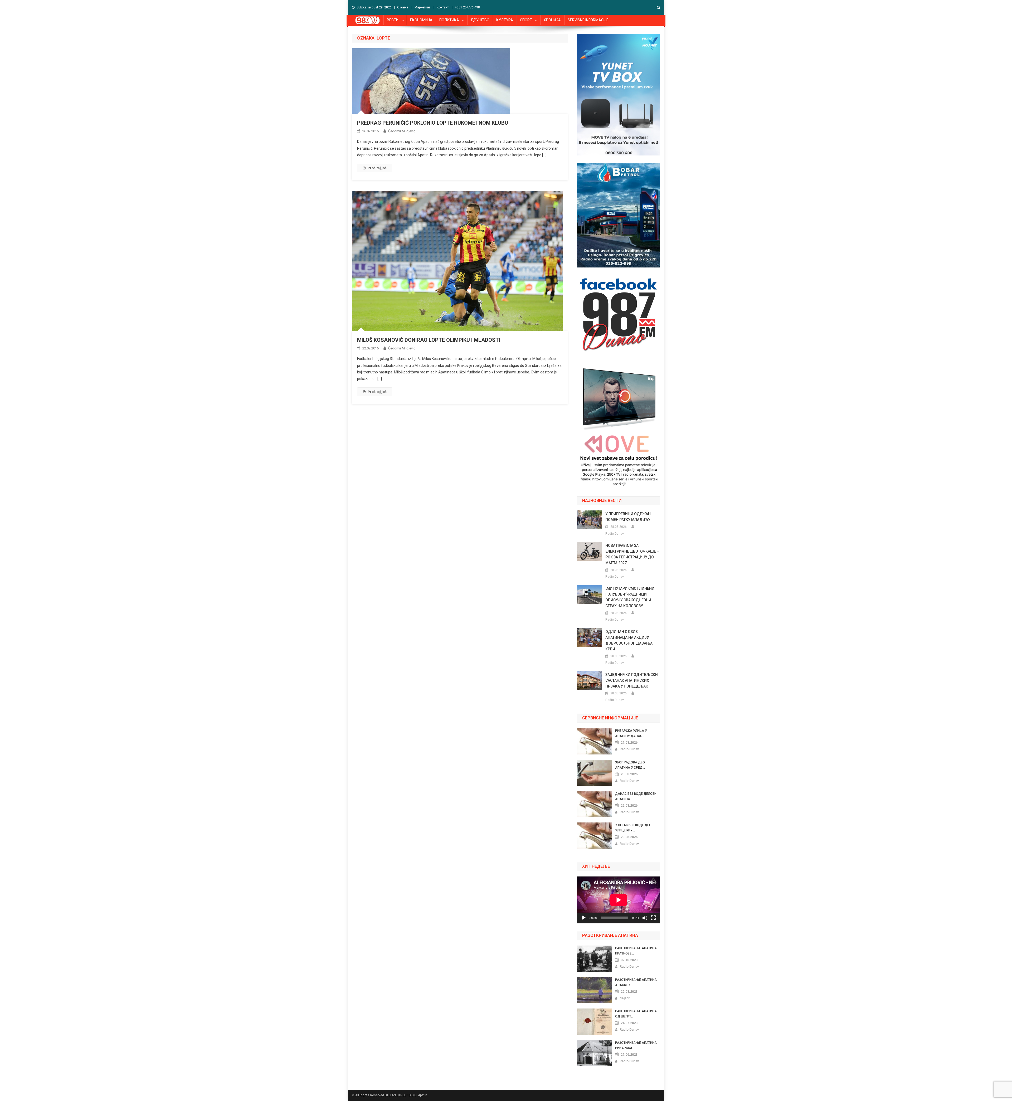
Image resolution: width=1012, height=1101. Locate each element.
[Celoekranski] (653, 917)
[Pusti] (583, 917)
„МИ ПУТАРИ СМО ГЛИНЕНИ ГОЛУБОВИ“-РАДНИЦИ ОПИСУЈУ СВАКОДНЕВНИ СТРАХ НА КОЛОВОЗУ (629, 597)
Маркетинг (422, 7)
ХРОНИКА (552, 20)
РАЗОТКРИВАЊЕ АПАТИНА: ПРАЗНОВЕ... (636, 950)
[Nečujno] (645, 917)
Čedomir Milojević (401, 131)
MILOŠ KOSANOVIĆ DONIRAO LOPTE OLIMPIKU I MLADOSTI (428, 340)
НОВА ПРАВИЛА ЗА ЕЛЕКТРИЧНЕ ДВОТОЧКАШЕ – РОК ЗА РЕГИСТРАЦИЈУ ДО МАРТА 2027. (632, 554)
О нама (402, 7)
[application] (618, 899)
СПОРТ (526, 20)
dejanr (625, 998)
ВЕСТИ (392, 20)
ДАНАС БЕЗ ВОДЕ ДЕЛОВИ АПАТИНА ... (635, 796)
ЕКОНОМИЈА (421, 20)
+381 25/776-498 (467, 7)
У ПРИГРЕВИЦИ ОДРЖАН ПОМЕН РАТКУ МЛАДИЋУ (628, 517)
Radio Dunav (614, 533)
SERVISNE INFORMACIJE (588, 20)
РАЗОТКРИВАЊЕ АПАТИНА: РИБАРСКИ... (636, 1045)
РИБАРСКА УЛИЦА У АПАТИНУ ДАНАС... (631, 733)
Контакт (443, 7)
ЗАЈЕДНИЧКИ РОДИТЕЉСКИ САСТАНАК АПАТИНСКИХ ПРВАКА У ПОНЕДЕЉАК (631, 680)
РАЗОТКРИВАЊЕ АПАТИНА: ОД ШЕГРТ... (636, 1013)
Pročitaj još (377, 168)
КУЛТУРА (504, 20)
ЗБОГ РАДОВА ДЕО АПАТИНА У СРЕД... (630, 765)
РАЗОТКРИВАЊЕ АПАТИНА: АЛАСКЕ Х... (636, 982)
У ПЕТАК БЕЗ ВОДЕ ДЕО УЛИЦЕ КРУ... (633, 827)
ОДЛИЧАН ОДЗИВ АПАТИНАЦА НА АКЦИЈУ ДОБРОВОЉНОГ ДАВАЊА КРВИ (629, 640)
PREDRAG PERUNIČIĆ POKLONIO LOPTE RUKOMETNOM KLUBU (432, 123)
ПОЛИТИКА (449, 20)
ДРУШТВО (480, 20)
